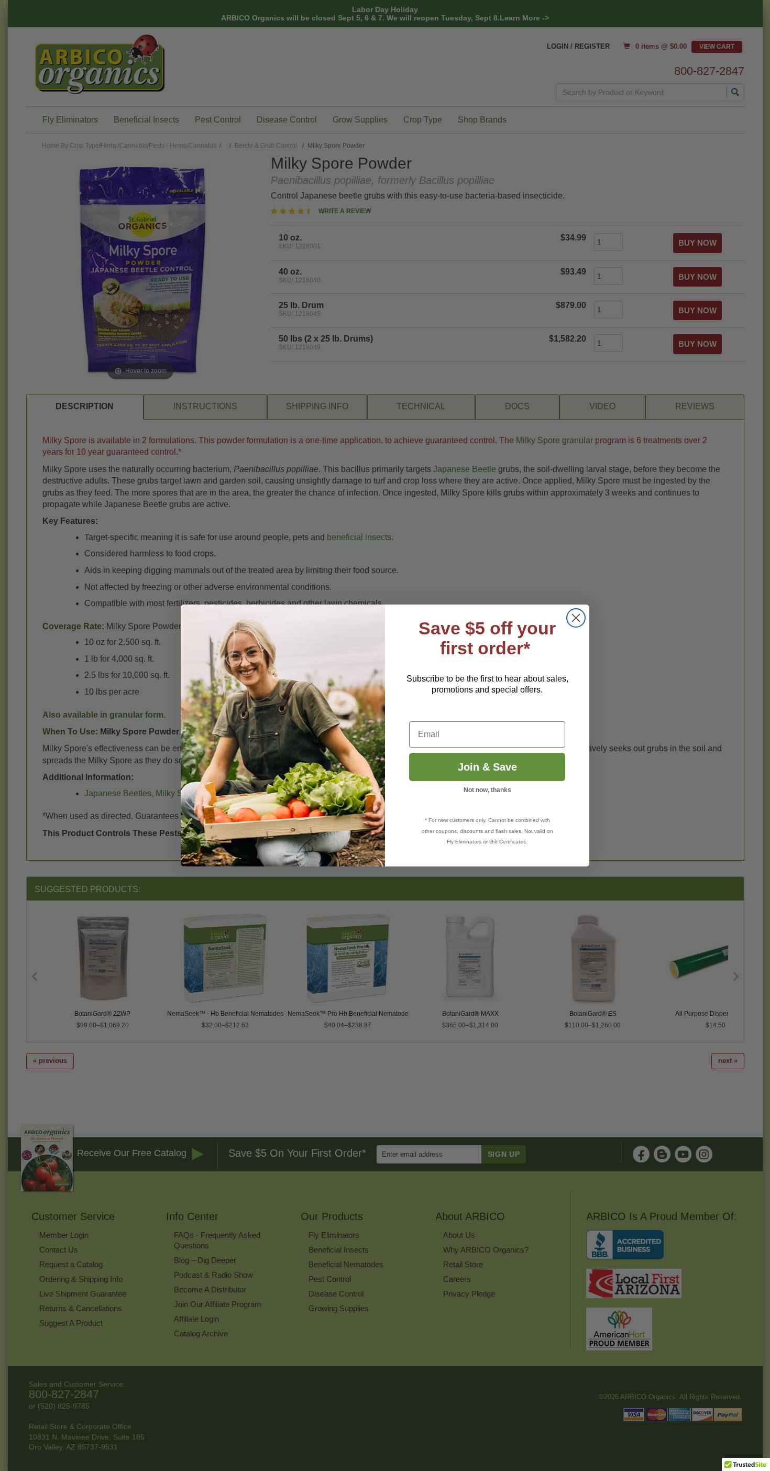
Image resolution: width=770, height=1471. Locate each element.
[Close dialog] (576, 618)
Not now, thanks (487, 790)
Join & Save (487, 767)
